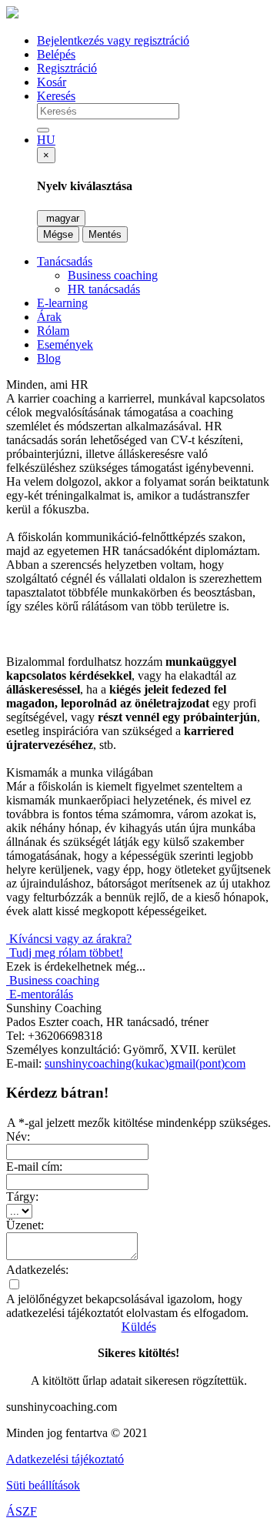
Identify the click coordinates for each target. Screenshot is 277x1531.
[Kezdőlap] (12, 14)
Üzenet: (25, 1225)
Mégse (58, 234)
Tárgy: (22, 1196)
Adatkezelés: (37, 1269)
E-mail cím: (34, 1166)
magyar (61, 218)
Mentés (105, 234)
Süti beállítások (43, 1485)
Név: (18, 1136)
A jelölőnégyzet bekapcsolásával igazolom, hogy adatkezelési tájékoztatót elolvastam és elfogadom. (127, 1305)
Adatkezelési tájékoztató (65, 1459)
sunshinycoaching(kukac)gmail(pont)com (145, 1063)
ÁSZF (21, 1511)
